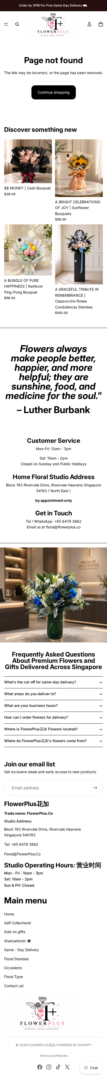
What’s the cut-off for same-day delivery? (40, 682)
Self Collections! (17, 923)
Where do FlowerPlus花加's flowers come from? (45, 740)
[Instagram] (49, 1067)
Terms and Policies (54, 1056)
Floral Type (13, 976)
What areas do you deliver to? (30, 693)
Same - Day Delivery (21, 949)
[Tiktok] (58, 1067)
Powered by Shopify (74, 1045)
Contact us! (14, 985)
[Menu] (6, 24)
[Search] (17, 24)
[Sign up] (95, 788)
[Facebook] (40, 1067)
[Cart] (100, 24)
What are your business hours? (31, 705)
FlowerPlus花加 (41, 1045)
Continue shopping (54, 92)
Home (9, 914)
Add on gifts (14, 931)
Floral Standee (16, 959)
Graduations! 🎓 (17, 941)
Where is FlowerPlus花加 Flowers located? (41, 729)
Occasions (13, 967)
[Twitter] (67, 1067)
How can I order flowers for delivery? (36, 717)
